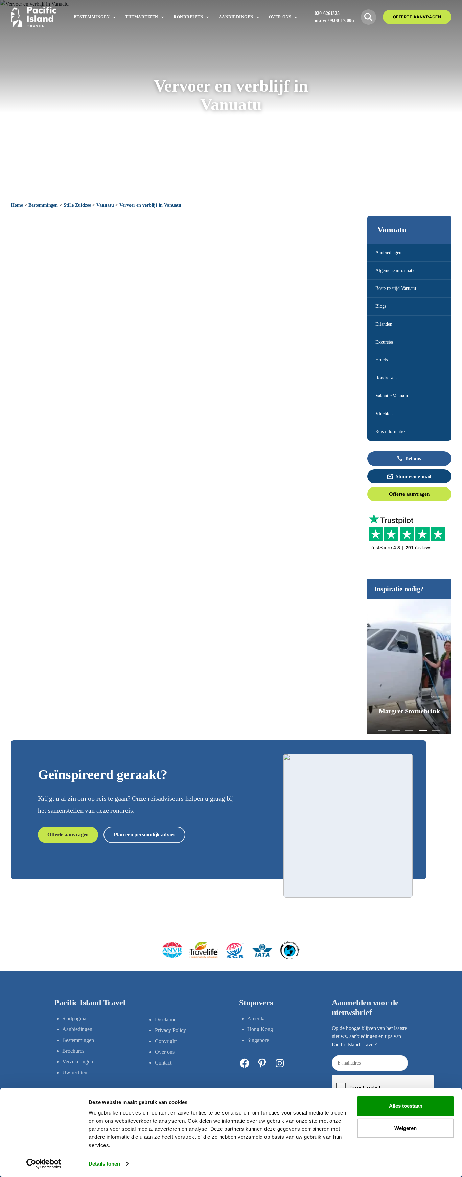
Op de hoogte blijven (354, 1028)
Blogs (380, 306)
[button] (382, 730)
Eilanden (383, 324)
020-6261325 (327, 13)
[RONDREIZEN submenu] (207, 16)
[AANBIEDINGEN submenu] (257, 16)
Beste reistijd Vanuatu (395, 288)
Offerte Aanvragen (417, 16)
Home (17, 205)
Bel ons (413, 458)
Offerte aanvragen (409, 494)
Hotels (381, 359)
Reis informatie (390, 431)
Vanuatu (105, 205)
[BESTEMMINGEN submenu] (114, 16)
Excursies (384, 342)
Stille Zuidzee (77, 205)
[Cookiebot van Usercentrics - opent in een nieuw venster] (43, 1164)
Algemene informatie (395, 270)
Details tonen (104, 1164)
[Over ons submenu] (295, 16)
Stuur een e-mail (413, 476)
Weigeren (405, 1128)
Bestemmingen (43, 205)
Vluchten (383, 413)
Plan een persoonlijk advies (144, 834)
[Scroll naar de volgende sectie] (231, 181)
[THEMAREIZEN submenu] (162, 16)
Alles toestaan (405, 1106)
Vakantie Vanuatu (391, 395)
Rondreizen (386, 377)
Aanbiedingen (388, 252)
